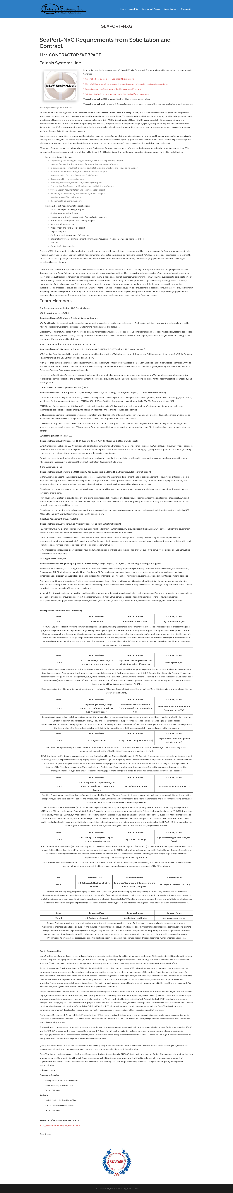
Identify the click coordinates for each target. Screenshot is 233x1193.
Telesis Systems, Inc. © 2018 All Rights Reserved (116, 1188)
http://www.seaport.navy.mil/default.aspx (60, 1125)
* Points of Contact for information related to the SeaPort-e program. (116, 94)
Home (123, 9)
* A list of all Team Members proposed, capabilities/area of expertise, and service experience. (125, 84)
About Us (133, 9)
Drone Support (170, 9)
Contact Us (186, 9)
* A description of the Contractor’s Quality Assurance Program (112, 89)
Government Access (151, 9)
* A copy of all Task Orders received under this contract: (108, 78)
